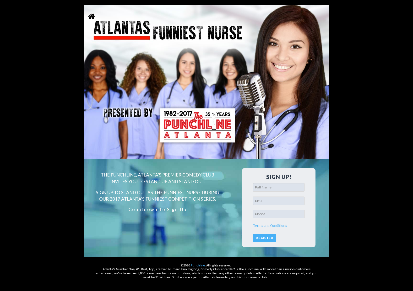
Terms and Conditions (270, 226)
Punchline (198, 265)
